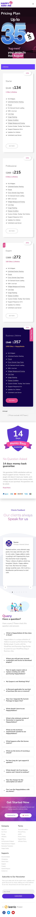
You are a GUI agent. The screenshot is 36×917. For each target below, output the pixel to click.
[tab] (18, 67)
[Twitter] (8, 912)
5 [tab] (19, 592)
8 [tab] (26, 592)
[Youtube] (13, 912)
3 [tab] (15, 592)
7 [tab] (24, 592)
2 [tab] (12, 592)
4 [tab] (17, 592)
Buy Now (12, 146)
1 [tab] (10, 592)
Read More (6, 488)
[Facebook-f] (4, 912)
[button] (27, 73)
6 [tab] (21, 592)
